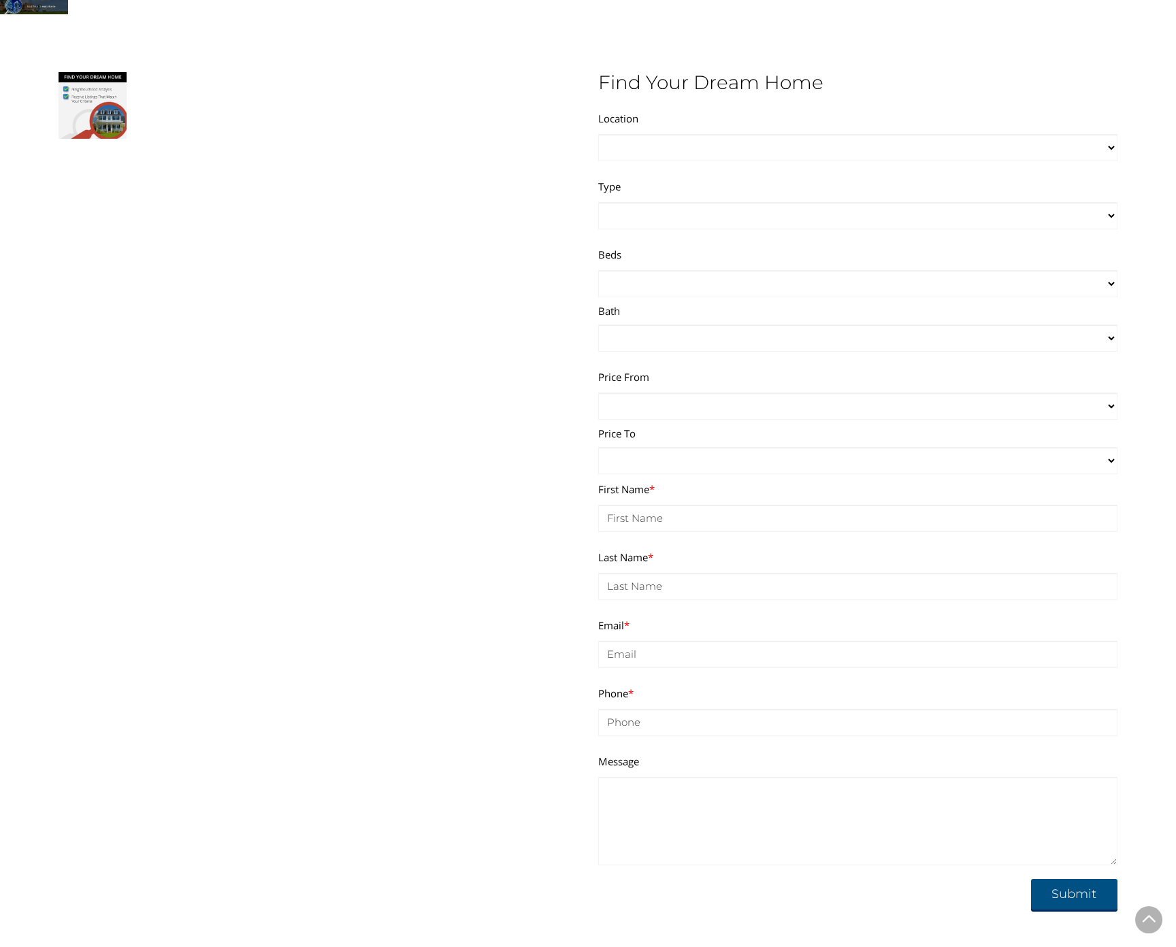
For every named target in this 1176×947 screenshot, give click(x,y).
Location (618, 118)
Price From (623, 377)
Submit (1073, 893)
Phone (616, 693)
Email (614, 625)
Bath (609, 311)
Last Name (625, 557)
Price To (617, 433)
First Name (626, 489)
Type (609, 186)
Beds (609, 254)
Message (618, 761)
